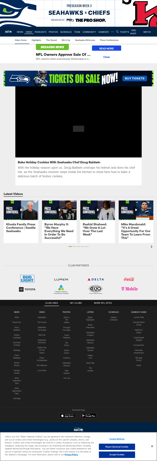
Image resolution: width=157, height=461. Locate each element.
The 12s (66, 378)
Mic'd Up (41, 334)
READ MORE (106, 48)
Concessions (138, 345)
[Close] (106, 56)
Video (42, 312)
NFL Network (42, 365)
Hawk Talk (90, 362)
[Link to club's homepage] (8, 31)
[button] (78, 129)
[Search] (117, 32)
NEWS (16, 312)
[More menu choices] (112, 32)
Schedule (113, 312)
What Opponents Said (16, 390)
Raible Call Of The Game (42, 349)
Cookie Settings (116, 439)
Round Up (17, 322)
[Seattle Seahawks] (78, 429)
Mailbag (16, 350)
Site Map (16, 398)
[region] (78, 446)
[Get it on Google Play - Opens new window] (88, 417)
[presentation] (152, 247)
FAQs (139, 365)
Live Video (42, 370)
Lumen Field (139, 317)
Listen (90, 312)
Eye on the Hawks (66, 319)
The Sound (41, 322)
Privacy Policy (57, 454)
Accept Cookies (116, 454)
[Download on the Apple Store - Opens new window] (67, 415)
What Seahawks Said (17, 380)
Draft (17, 317)
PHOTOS (66, 312)
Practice (66, 357)
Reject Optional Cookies (116, 446)
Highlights (42, 317)
